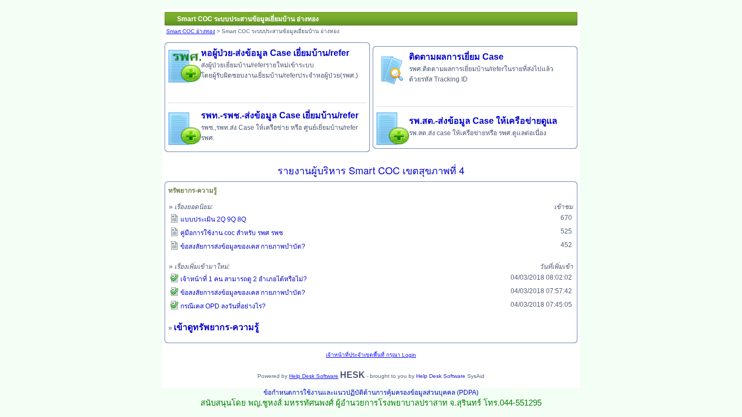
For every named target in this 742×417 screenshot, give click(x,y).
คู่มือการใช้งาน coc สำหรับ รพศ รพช (231, 233)
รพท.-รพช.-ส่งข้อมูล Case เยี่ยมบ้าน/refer (280, 115)
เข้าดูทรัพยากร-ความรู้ (216, 327)
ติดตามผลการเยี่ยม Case (456, 56)
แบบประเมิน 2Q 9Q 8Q (213, 219)
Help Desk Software (313, 376)
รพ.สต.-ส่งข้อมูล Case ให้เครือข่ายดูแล (483, 120)
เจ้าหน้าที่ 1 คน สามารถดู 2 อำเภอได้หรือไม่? (243, 279)
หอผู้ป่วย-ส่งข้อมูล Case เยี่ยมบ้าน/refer (275, 53)
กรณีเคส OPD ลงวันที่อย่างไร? (223, 306)
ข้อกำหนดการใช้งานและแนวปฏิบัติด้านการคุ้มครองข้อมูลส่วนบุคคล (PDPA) (371, 392)
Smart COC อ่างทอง (190, 31)
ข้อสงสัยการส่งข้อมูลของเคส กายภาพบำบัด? (242, 246)
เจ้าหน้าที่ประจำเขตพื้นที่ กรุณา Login (371, 355)
